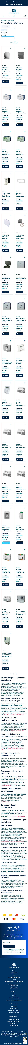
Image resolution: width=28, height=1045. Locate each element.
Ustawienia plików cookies (13, 1021)
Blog (14, 994)
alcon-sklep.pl (4, 20)
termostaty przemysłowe (18, 816)
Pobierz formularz (14, 1012)
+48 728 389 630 (9, 4)
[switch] (25, 1043)
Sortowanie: (3, 35)
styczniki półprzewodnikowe (9, 784)
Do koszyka (5, 81)
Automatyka (11, 20)
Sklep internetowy (12, 1043)
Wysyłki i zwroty (14, 1008)
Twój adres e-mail (7, 942)
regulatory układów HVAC (17, 730)
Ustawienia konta (14, 1023)
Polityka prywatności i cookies (14, 1000)
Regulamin (19, 1)
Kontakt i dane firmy (11, 1)
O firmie (14, 996)
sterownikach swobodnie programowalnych (12, 841)
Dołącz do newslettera (9, 946)
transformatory (5, 801)
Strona (11, 42)
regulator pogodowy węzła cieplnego (14, 714)
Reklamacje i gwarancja (14, 1010)
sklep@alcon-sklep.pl (19, 4)
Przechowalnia (14, 1025)
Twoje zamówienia (14, 1019)
